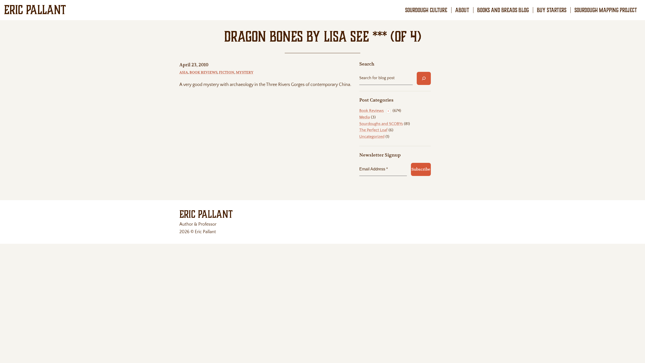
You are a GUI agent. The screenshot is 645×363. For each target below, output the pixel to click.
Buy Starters (551, 10)
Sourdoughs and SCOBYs (381, 124)
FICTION (226, 72)
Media (364, 117)
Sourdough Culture (426, 10)
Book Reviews (203, 72)
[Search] (424, 78)
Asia (183, 72)
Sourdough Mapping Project (605, 10)
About (462, 10)
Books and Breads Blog (503, 10)
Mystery (244, 72)
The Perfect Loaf (373, 130)
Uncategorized (371, 136)
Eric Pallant (35, 10)
